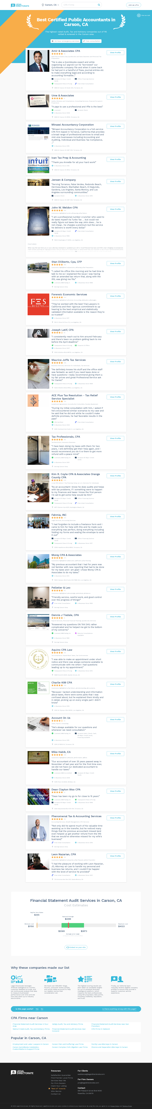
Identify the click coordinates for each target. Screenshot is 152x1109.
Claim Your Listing (59, 1086)
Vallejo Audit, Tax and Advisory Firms (67, 1024)
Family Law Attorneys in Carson (104, 1044)
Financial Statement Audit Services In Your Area (30, 1025)
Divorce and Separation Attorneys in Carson (109, 1047)
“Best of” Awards (58, 1088)
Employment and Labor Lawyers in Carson (31, 1044)
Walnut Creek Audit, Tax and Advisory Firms (31, 1029)
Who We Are (56, 1091)
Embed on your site (78, 947)
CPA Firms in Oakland (100, 1029)
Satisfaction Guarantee (61, 1075)
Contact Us (55, 1094)
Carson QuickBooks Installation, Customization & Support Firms (26, 1048)
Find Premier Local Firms (62, 1078)
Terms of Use (127, 1106)
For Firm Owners (58, 1083)
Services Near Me (58, 1080)
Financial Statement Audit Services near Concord (69, 1030)
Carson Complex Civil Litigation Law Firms (70, 1047)
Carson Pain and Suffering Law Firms (68, 1044)
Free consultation (93, 41)
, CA (43, 1038)
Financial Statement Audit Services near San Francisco (110, 1025)
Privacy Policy (114, 1106)
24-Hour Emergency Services (67, 41)
